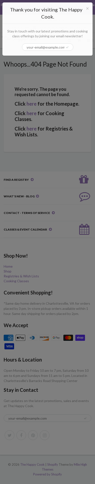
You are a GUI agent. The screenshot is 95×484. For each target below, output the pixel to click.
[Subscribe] (67, 47)
